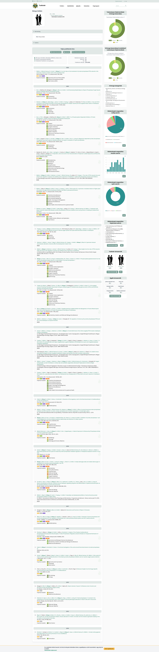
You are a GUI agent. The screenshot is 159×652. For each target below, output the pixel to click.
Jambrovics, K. (89, 615)
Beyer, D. (54, 242)
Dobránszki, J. (85, 361)
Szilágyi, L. (62, 461)
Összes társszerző (112, 271)
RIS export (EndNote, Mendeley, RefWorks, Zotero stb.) (48, 58)
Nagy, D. (49, 516)
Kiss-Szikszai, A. (84, 450)
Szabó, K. (39, 399)
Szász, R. (49, 431)
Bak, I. (51, 152)
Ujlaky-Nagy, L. (51, 102)
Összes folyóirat (112, 245)
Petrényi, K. (39, 532)
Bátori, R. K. (59, 481)
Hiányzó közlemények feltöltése (43, 59)
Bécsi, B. (60, 90)
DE (50, 14)
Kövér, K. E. (72, 258)
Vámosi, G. (91, 450)
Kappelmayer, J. (68, 431)
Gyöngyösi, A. (57, 152)
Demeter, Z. (39, 632)
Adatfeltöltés (70, 6)
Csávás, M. (39, 285)
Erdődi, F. (64, 90)
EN (124, 1)
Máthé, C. (38, 71)
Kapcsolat (40, 1)
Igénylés (78, 6)
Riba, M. (85, 102)
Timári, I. (68, 258)
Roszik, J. (59, 615)
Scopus (47, 94)
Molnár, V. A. (51, 632)
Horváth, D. (53, 138)
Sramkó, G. (57, 632)
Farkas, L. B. (54, 285)
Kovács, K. (54, 308)
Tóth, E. (42, 117)
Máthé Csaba (121, 266)
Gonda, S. (59, 450)
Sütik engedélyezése (109, 648)
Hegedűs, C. (59, 516)
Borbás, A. (77, 285)
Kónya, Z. (58, 71)
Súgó (34, 1)
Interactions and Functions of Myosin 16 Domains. (78, 510)
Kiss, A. (38, 90)
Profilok (62, 6)
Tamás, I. (44, 258)
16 (106, 89)
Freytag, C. (66, 102)
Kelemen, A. (39, 102)
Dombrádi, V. (59, 399)
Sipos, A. (45, 481)
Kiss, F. (63, 431)
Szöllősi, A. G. (72, 481)
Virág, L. (64, 598)
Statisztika (86, 6)
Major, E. (48, 138)
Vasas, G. (57, 188)
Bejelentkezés (118, 1)
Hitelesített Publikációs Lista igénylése (45, 61)
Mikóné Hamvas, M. (46, 71)
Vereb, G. (67, 555)
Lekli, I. (48, 152)
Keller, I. (38, 138)
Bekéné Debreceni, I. (42, 431)
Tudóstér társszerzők (56, 52)
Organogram (96, 6)
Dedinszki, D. (66, 481)
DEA (40, 75)
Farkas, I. (54, 399)
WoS (43, 75)
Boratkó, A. (49, 308)
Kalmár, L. (44, 285)
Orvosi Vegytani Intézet (56, 15)
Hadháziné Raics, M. (60, 258)
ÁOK (54, 14)
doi (37, 75)
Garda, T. (53, 71)
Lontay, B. (76, 138)
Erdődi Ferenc (110, 266)
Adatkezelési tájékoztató (50, 650)
